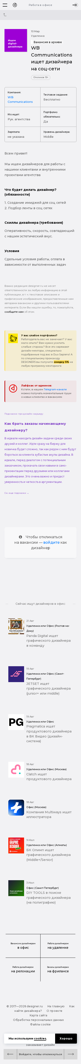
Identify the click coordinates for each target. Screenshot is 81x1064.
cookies (40, 1038)
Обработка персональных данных (38, 1020)
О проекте (54, 1010)
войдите (51, 542)
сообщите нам (14, 311)
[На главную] (15, 5)
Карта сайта (38, 1015)
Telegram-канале (55, 389)
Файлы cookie (40, 1024)
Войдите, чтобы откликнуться (40, 1054)
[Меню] (5, 5)
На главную (56, 1006)
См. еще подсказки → (16, 493)
